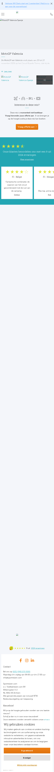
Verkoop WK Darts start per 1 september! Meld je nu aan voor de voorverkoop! (27, 5)
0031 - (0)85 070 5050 (51, 14)
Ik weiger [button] (27, 758)
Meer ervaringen (27, 159)
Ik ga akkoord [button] (27, 750)
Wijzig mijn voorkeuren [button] (27, 765)
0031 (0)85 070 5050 (21, 671)
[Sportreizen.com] (27, 14)
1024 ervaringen (38, 648)
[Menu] (3, 14)
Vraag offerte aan (26, 127)
